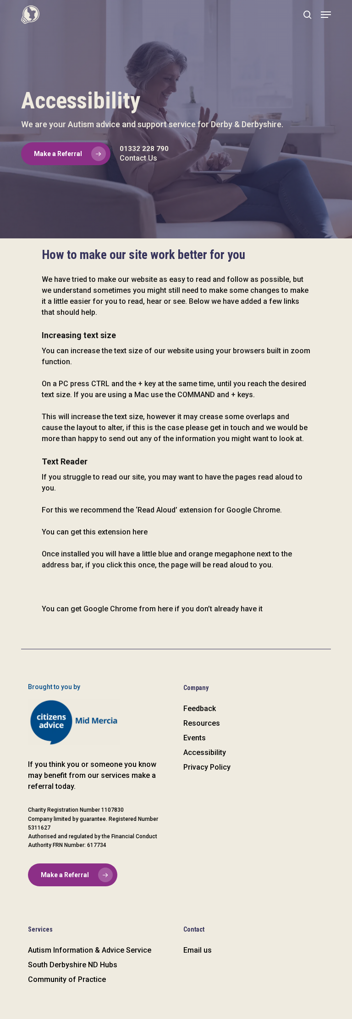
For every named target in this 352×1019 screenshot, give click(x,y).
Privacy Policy (207, 767)
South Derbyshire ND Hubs (72, 964)
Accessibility (204, 752)
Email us (197, 950)
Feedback (199, 708)
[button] (326, 14)
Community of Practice (67, 979)
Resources (201, 723)
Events (194, 737)
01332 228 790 (144, 149)
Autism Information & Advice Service (89, 950)
